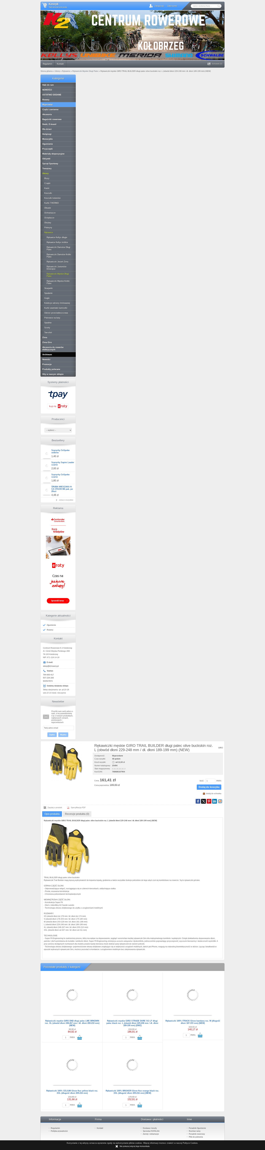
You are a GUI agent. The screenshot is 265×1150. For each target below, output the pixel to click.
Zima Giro (47, 342)
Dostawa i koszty (150, 1128)
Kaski (46, 188)
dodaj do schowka (213, 793)
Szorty (47, 327)
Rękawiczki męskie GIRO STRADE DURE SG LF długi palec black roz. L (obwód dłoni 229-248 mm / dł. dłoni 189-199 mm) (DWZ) (132, 1023)
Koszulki (48, 193)
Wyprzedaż (47, 104)
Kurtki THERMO (51, 203)
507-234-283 (48, 678)
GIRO (220, 748)
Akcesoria (47, 114)
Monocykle (47, 139)
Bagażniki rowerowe (51, 119)
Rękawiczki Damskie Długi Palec (58, 248)
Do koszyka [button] (79, 1037)
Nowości (46, 359)
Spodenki (48, 293)
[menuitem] (47, 64)
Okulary (47, 222)
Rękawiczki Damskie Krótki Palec (59, 255)
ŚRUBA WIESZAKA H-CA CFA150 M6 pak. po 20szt (62, 489)
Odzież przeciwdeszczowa (56, 313)
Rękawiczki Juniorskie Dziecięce (56, 267)
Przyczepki (47, 149)
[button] (58, 409)
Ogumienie (47, 144)
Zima (44, 337)
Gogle (47, 298)
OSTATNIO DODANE (51, 95)
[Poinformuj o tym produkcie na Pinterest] (209, 801)
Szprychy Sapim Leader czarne (62, 463)
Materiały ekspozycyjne (53, 154)
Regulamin (47, 64)
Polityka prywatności (59, 1131)
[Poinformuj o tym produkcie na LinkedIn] (214, 801)
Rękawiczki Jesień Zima (57, 262)
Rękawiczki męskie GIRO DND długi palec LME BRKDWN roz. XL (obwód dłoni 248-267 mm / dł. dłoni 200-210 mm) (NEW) (72, 1023)
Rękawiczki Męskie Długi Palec (58, 275)
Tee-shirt (48, 332)
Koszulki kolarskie (52, 198)
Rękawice (48, 232)
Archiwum (47, 354)
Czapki (47, 183)
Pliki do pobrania (196, 1137)
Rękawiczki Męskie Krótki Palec (58, 282)
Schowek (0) (217, 64)
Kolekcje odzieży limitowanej (57, 303)
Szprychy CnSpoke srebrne (60, 451)
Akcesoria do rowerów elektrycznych (52, 348)
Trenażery (47, 168)
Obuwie (47, 208)
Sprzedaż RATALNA (151, 1131)
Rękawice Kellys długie (57, 237)
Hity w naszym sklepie (52, 374)
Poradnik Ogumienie (197, 1128)
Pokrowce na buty (52, 318)
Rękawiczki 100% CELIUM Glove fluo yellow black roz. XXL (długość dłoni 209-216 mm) (72, 1092)
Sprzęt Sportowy (50, 163)
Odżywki (46, 159)
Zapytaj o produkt (55, 807)
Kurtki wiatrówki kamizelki (55, 308)
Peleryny (48, 227)
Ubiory (45, 173)
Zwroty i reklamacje (151, 1134)
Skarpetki (48, 288)
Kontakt (60, 64)
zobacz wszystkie (66, 500)
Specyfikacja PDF (78, 807)
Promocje (47, 364)
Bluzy (46, 178)
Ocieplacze (49, 218)
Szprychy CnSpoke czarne (60, 475)
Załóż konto (172, 6)
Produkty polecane (51, 369)
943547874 (48, 681)
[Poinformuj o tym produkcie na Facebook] (198, 801)
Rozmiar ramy (194, 1131)
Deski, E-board (49, 124)
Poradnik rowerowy (197, 1134)
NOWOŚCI (47, 90)
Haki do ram (48, 85)
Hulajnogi (47, 134)
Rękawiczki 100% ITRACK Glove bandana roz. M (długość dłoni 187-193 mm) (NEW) (192, 1022)
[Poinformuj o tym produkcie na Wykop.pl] (220, 801)
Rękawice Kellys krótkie (57, 242)
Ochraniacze (50, 213)
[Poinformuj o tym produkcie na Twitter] (203, 801)
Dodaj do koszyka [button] (209, 787)
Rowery (45, 100)
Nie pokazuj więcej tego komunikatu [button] (135, 1146)
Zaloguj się (159, 6)
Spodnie (48, 323)
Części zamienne (50, 109)
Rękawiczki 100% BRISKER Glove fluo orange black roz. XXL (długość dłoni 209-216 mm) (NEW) (132, 1092)
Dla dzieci (47, 129)
